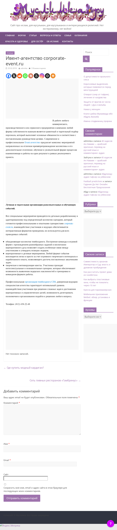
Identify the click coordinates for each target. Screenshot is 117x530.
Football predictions (93, 181)
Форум (22, 35)
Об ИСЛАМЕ (53, 41)
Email (7, 460)
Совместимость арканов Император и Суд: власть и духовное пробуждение (97, 264)
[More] (53, 75)
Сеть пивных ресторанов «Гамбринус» (55, 380)
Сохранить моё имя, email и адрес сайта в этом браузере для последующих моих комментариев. (35, 489)
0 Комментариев (38, 68)
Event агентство (32, 142)
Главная (10, 35)
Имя (7, 443)
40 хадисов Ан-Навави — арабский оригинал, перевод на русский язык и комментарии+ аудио (98, 147)
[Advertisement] (42, 99)
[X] (14, 75)
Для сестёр (37, 41)
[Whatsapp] (25, 75)
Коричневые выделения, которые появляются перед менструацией (97, 87)
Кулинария (81, 35)
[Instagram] (41, 75)
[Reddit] (19, 75)
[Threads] (36, 75)
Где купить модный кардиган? (24, 367)
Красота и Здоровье (16, 41)
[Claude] (30, 75)
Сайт (6, 474)
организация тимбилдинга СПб (40, 281)
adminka (24, 68)
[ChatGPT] (47, 75)
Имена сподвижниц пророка (98, 121)
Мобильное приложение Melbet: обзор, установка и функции (97, 297)
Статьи (33, 35)
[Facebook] (8, 75)
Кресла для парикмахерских (97, 289)
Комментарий (12, 402)
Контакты (67, 41)
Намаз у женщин (92, 109)
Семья (67, 35)
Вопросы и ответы (50, 35)
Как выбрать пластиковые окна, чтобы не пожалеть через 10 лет (96, 282)
